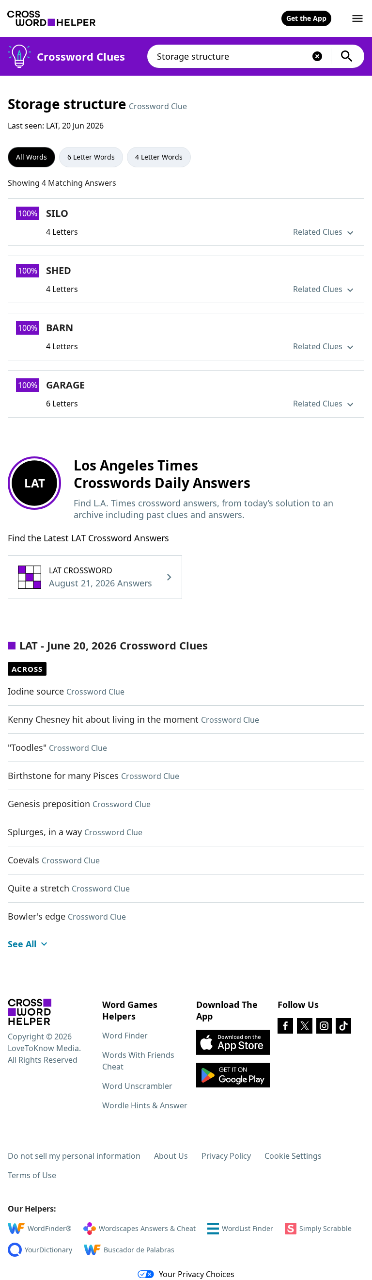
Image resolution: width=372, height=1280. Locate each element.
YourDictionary (48, 1249)
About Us (171, 1155)
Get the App (306, 18)
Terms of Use (32, 1175)
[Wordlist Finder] (29, 1012)
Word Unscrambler (137, 1086)
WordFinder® (50, 1228)
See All (22, 944)
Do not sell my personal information (74, 1155)
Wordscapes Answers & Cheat (147, 1228)
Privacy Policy (226, 1155)
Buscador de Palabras (139, 1249)
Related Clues (318, 232)
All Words (31, 157)
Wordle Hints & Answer (144, 1105)
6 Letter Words (91, 157)
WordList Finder (247, 1228)
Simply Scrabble (325, 1228)
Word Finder (125, 1035)
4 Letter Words (159, 157)
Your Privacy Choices (196, 1274)
